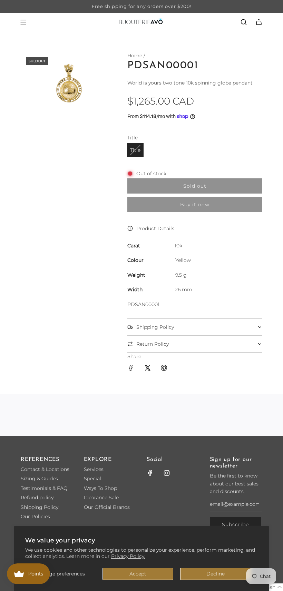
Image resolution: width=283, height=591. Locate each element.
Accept (137, 574)
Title (135, 150)
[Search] (243, 22)
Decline (215, 574)
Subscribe (235, 524)
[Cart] (258, 22)
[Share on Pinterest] (164, 368)
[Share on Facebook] (130, 368)
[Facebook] (150, 473)
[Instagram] (166, 473)
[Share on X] (147, 368)
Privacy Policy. (128, 556)
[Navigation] (23, 22)
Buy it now (194, 204)
